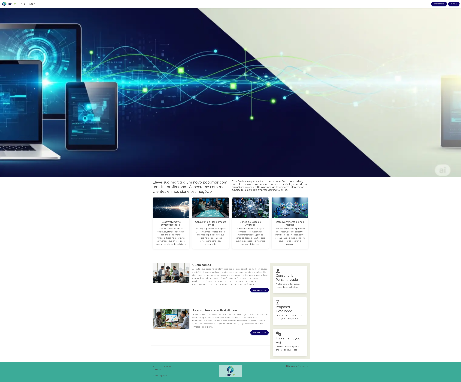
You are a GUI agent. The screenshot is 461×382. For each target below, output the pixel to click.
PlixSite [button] (30, 4)
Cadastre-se (439, 4)
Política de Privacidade (298, 366)
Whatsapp (158, 369)
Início (23, 4)
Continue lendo (259, 290)
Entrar (454, 4)
